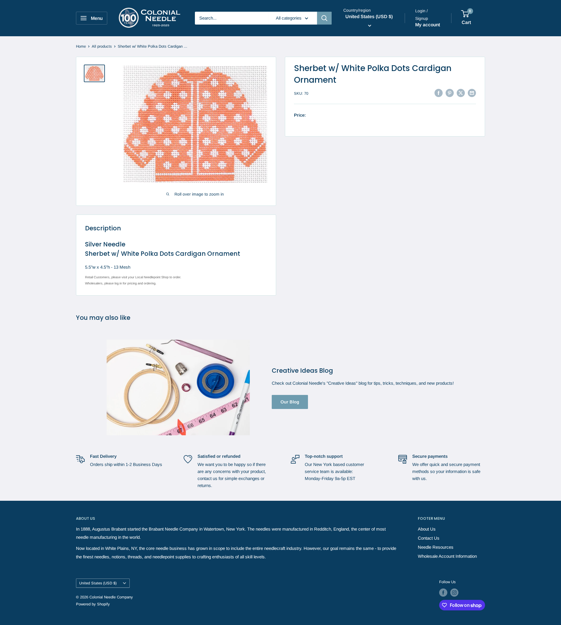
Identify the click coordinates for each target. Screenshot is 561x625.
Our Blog (289, 401)
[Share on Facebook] (438, 93)
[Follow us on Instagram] (454, 592)
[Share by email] (472, 93)
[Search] (324, 18)
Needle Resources (435, 547)
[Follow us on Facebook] (443, 592)
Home (81, 46)
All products (102, 46)
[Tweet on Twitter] (461, 93)
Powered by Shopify (93, 604)
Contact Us (428, 538)
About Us (427, 528)
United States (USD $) (98, 583)
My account (427, 24)
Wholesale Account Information (447, 556)
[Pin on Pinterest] (450, 93)
